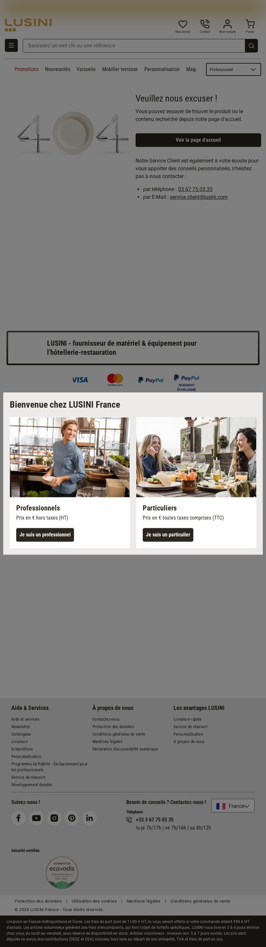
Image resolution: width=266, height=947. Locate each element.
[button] (70, 482)
